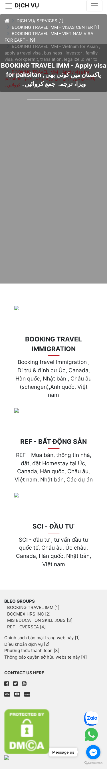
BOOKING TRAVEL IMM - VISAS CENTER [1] (55, 27)
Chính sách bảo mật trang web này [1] (42, 637)
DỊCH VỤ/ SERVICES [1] (40, 20)
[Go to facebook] (93, 752)
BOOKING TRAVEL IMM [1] (33, 607)
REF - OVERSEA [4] (26, 627)
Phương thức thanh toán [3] (31, 650)
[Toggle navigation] (94, 5)
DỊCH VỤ (26, 5)
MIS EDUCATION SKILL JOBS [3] (39, 620)
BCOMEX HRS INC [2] (29, 614)
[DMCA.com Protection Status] (53, 731)
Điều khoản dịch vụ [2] (26, 644)
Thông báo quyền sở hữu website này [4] (45, 657)
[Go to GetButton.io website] (93, 763)
